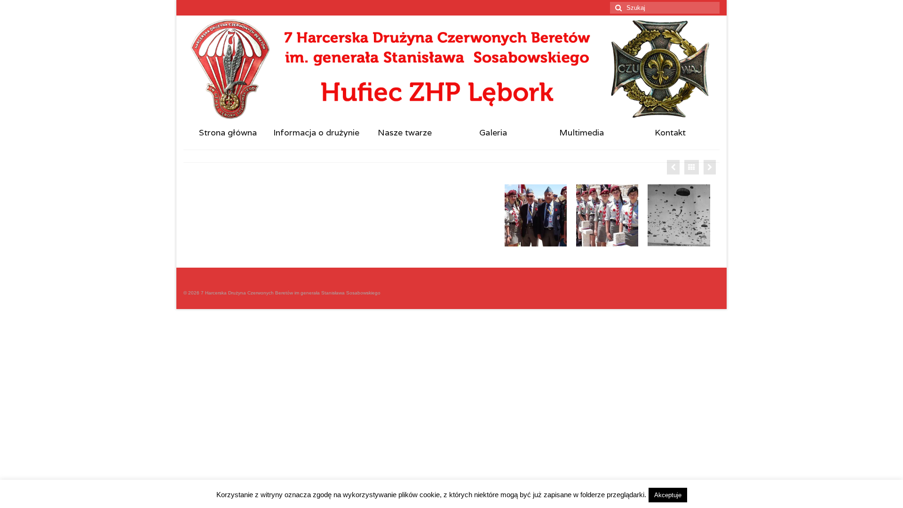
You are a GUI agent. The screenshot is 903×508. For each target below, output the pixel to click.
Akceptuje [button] (667, 495)
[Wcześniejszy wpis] (673, 167)
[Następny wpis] (710, 167)
